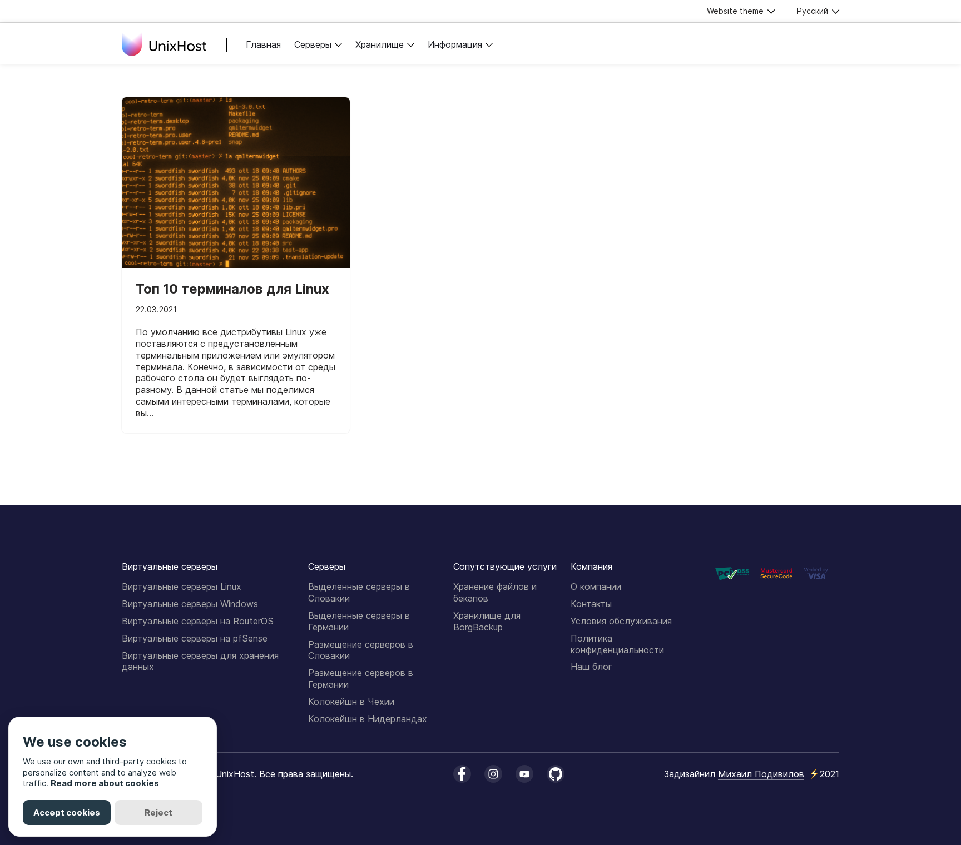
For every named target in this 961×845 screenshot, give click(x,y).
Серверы (312, 44)
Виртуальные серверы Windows (190, 603)
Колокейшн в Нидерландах (367, 718)
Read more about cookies (105, 783)
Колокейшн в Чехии (351, 701)
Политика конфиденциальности (617, 644)
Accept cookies (66, 812)
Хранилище (379, 44)
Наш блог (591, 666)
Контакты (591, 603)
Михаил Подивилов (761, 773)
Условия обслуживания (621, 621)
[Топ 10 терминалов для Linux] (236, 183)
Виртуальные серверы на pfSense (195, 638)
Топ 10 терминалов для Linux (232, 289)
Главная (263, 44)
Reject (158, 812)
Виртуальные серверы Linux (181, 586)
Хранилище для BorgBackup (487, 621)
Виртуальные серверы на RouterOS (198, 621)
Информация (455, 44)
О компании (596, 586)
